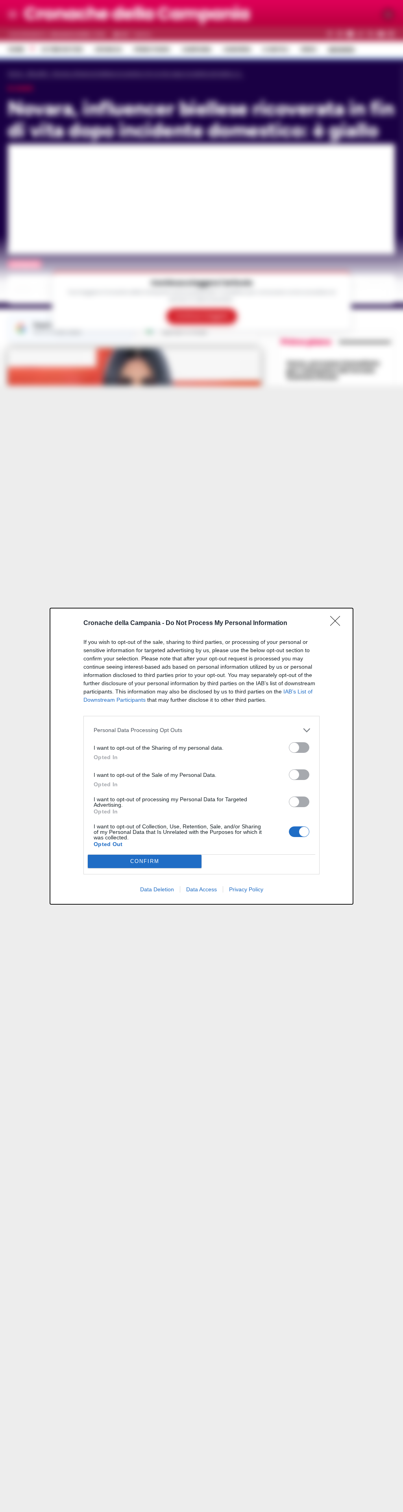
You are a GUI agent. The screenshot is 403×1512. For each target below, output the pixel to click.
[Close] (337, 623)
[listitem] (201, 730)
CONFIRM (144, 861)
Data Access (201, 889)
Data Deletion (157, 889)
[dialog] (201, 756)
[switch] (299, 747)
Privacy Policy (246, 889)
